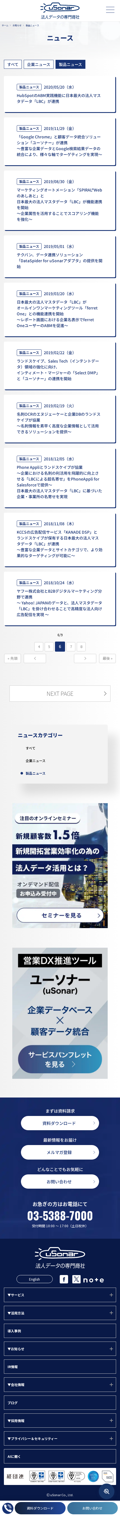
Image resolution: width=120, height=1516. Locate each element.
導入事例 (14, 1330)
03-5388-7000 (60, 1215)
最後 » (107, 658)
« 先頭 (13, 658)
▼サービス (16, 1294)
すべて (12, 64)
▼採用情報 (16, 1420)
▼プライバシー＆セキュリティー (32, 1438)
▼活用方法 (16, 1313)
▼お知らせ (16, 1348)
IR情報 (13, 1366)
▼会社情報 (16, 1384)
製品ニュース (70, 64)
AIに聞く (14, 1456)
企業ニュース (38, 64)
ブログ (13, 1402)
